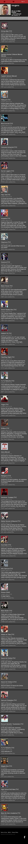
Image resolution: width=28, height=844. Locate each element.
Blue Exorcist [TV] (7, 123)
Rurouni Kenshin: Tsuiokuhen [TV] (12, 724)
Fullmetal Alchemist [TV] (9, 147)
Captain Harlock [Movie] (9, 76)
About (14, 18)
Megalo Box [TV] (6, 766)
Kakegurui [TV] (6, 476)
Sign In (23, 1)
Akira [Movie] (5, 452)
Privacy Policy (15, 832)
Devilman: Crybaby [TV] (9, 497)
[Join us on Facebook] (25, 837)
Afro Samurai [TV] (7, 568)
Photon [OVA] (5, 592)
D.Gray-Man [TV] (6, 31)
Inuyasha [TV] (5, 218)
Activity (4, 18)
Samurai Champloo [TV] (9, 700)
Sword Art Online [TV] (8, 658)
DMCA (9, 832)
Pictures (23, 18)
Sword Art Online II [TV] (8, 682)
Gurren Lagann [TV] (7, 171)
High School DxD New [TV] (9, 789)
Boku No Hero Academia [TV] (10, 813)
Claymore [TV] (6, 242)
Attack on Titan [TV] (7, 634)
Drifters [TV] (5, 428)
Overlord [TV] (5, 262)
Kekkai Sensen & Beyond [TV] (10, 521)
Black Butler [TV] (6, 611)
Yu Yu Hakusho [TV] (7, 381)
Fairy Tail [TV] (5, 195)
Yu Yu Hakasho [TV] (7, 748)
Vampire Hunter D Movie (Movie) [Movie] (11, 55)
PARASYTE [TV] (6, 333)
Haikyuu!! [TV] (5, 100)
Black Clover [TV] (6, 286)
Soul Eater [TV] (6, 545)
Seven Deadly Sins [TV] (8, 309)
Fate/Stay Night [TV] (7, 357)
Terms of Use (4, 832)
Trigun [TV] (4, 404)
